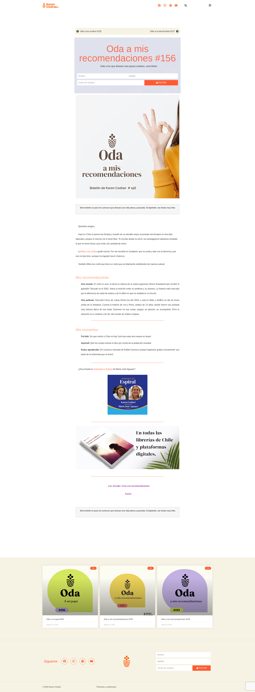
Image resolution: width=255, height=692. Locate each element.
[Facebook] (159, 5)
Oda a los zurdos (89, 251)
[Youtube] (176, 5)
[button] (186, 5)
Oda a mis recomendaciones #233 (175, 619)
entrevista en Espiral (103, 369)
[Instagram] (165, 5)
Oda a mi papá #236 (55, 619)
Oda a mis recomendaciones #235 (118, 619)
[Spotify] (170, 5)
